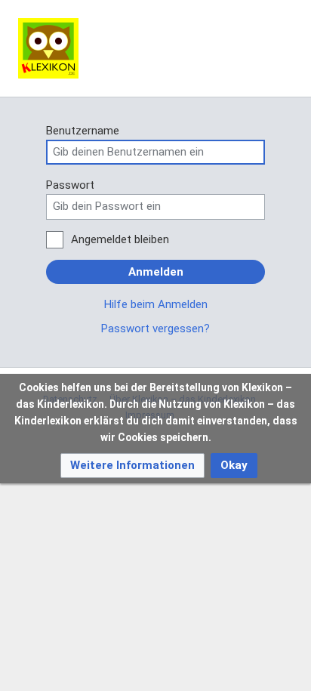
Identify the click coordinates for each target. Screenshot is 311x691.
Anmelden (155, 272)
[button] (132, 465)
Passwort (70, 185)
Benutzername (82, 130)
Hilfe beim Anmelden (156, 304)
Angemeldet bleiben (120, 239)
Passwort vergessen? (155, 328)
